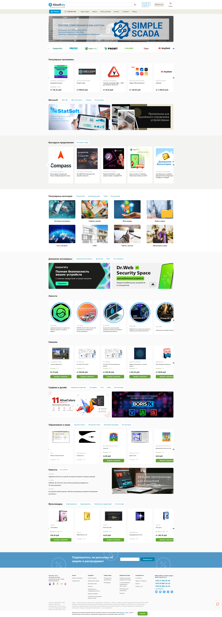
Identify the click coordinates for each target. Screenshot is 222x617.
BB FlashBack (54, 527)
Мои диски (158, 527)
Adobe (109, 387)
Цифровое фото (160, 362)
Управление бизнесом (134, 362)
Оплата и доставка (105, 11)
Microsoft (53, 100)
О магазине (125, 11)
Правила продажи (93, 593)
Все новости (64, 469)
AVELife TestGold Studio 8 (57, 455)
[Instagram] (160, 592)
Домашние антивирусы (60, 259)
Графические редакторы (78, 387)
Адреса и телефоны (140, 581)
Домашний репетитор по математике (166, 448)
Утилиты (52, 525)
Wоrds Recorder (107, 527)
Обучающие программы (109, 80)
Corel (101, 387)
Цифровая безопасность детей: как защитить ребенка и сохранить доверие (72, 476)
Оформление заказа (93, 581)
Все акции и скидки (82, 142)
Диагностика (132, 455)
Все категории (99, 100)
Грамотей (105, 448)
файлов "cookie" (124, 612)
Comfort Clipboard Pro (56, 364)
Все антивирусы (119, 259)
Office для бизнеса (76, 100)
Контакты (116, 11)
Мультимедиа (55, 504)
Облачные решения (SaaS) (136, 80)
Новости (94, 11)
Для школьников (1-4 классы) (110, 445)
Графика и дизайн (58, 387)
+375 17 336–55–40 (162, 581)
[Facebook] (164, 592)
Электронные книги (94, 196)
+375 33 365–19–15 (162, 586)
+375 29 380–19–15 (162, 583)
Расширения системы (55, 362)
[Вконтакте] (156, 592)
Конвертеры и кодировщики (103, 504)
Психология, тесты (134, 453)
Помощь (134, 11)
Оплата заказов (92, 578)
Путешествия (80, 196)
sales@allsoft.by (145, 6)
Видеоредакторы (71, 504)
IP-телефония (80, 362)
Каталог (56, 11)
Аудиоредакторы (85, 504)
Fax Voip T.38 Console (82, 364)
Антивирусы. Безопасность (57, 80)
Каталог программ (77, 578)
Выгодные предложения (61, 142)
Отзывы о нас (139, 586)
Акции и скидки (85, 11)
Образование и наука (59, 425)
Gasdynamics (80, 455)
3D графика (93, 387)
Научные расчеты (81, 453)
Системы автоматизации (83, 80)
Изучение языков (79, 425)
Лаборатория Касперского (84, 259)
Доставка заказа (92, 583)
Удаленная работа (161, 80)
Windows (88, 100)
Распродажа (107, 582)
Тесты (51, 453)
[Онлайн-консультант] (217, 604)
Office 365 (65, 100)
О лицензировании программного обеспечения (125, 584)
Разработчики (71, 11)
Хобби (106, 196)
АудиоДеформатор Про (135, 534)
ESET (108, 259)
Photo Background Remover (163, 364)
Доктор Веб (99, 259)
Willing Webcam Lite (82, 534)
